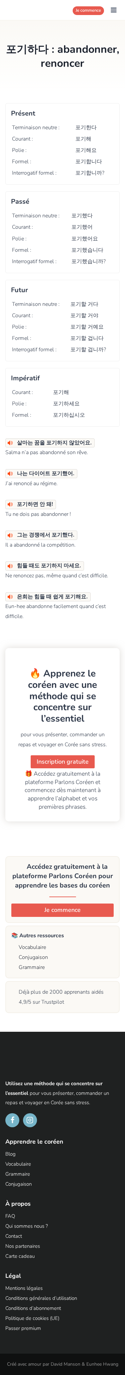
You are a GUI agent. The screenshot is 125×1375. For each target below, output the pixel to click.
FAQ (10, 1216)
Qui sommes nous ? (26, 1226)
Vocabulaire (31, 947)
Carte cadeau (20, 1256)
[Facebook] (12, 1120)
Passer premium (23, 1328)
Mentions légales (24, 1288)
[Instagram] (30, 1120)
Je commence (88, 10)
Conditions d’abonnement (33, 1308)
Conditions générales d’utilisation (41, 1298)
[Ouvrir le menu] (113, 10)
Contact (13, 1236)
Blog (10, 1154)
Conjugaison (32, 957)
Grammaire (31, 967)
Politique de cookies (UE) (32, 1318)
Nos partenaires (22, 1246)
